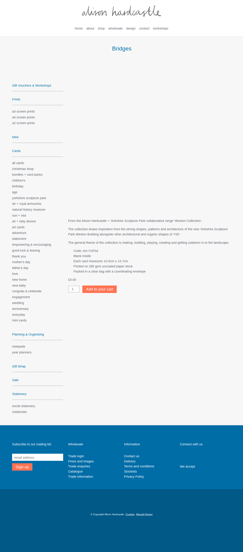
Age (14, 192)
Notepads (18, 346)
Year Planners (21, 352)
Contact (144, 28)
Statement (19, 239)
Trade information (80, 476)
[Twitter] (194, 455)
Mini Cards (19, 320)
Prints (16, 99)
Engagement (21, 297)
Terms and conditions (139, 466)
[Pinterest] (188, 455)
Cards (16, 151)
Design (131, 28)
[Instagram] (181, 455)
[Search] (229, 28)
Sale (15, 380)
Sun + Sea (19, 215)
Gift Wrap (19, 366)
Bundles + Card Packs (27, 174)
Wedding (18, 303)
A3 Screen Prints (23, 111)
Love (15, 274)
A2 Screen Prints (23, 123)
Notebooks (19, 412)
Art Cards (18, 227)
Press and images (81, 461)
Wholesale (115, 28)
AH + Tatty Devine (24, 221)
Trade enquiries (79, 466)
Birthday (17, 186)
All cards (18, 163)
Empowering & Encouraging (31, 244)
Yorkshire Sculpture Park (29, 198)
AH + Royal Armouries (26, 204)
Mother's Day (21, 262)
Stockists (130, 471)
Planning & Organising (28, 334)
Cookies (130, 514)
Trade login (76, 456)
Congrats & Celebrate (26, 291)
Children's (18, 180)
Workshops (160, 28)
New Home (19, 279)
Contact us (131, 456)
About (90, 28)
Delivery (130, 461)
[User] (214, 28)
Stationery (19, 394)
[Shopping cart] (221, 28)
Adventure (19, 233)
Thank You (19, 256)
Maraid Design (144, 514)
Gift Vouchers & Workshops (31, 85)
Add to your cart (99, 289)
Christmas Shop (23, 169)
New (15, 137)
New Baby (19, 285)
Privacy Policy (134, 476)
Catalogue (75, 471)
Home (79, 28)
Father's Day (20, 268)
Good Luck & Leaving (26, 250)
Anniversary (20, 309)
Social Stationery (23, 406)
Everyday (18, 314)
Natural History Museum (28, 209)
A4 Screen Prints (23, 117)
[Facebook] (200, 455)
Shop (101, 28)
